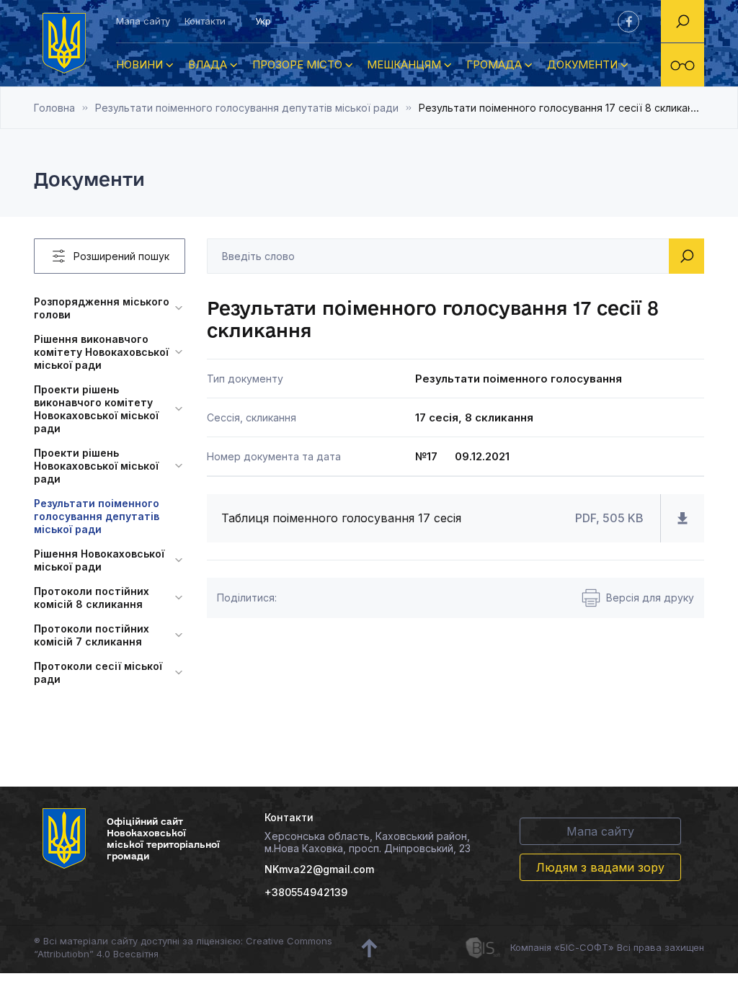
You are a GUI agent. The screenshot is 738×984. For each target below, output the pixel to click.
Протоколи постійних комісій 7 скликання (91, 635)
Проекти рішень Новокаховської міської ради (96, 466)
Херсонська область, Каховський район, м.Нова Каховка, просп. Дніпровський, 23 (367, 842)
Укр (263, 21)
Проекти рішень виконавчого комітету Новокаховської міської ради (96, 408)
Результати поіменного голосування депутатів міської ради (247, 108)
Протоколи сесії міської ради (98, 672)
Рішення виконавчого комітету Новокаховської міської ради (101, 352)
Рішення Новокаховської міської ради (99, 560)
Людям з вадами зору (600, 867)
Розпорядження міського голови (101, 308)
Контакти (205, 21)
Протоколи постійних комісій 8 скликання (91, 597)
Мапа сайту (143, 21)
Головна (54, 108)
